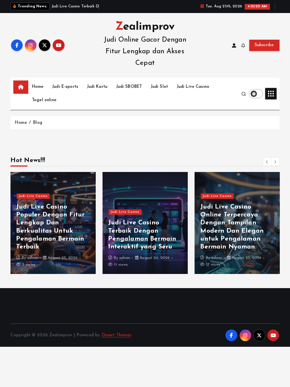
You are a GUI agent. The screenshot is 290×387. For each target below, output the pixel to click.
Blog (37, 123)
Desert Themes (116, 335)
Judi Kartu (97, 87)
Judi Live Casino (193, 87)
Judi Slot (159, 87)
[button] (267, 162)
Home (38, 87)
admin (32, 258)
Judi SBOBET (129, 87)
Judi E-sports (65, 87)
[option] (53, 223)
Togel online (44, 100)
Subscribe (264, 45)
